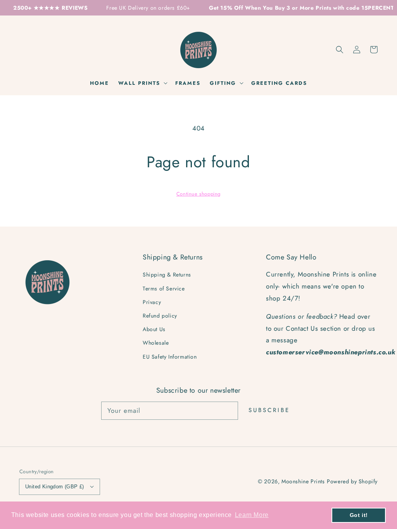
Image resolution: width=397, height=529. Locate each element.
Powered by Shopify (352, 481)
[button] (339, 49)
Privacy (152, 302)
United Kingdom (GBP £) (54, 486)
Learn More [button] (252, 515)
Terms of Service (164, 288)
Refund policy (160, 315)
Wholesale (156, 343)
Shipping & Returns (167, 274)
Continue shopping (198, 194)
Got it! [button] (359, 515)
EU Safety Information (170, 357)
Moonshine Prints (303, 481)
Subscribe (269, 410)
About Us (154, 329)
